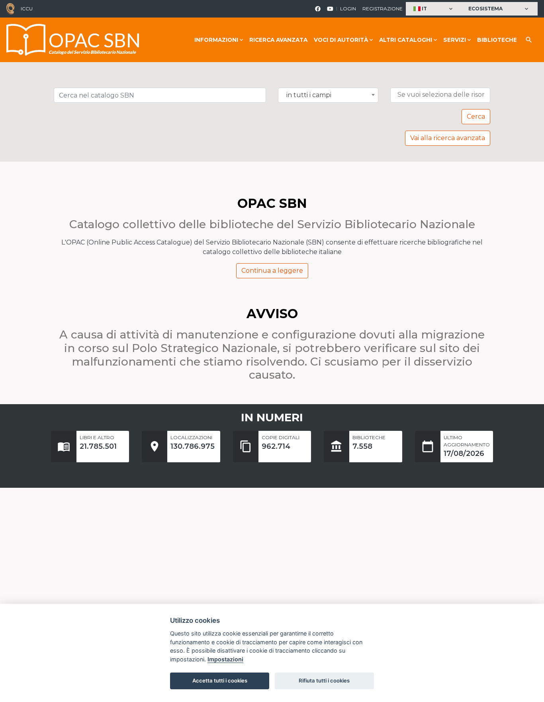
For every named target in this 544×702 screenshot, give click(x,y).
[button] (434, 9)
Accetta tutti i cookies (219, 680)
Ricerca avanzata (278, 40)
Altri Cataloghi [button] (405, 40)
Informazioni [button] (216, 40)
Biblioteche (497, 40)
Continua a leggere (272, 270)
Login (348, 9)
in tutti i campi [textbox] (308, 95)
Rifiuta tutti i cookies (324, 680)
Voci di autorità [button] (341, 40)
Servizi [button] (454, 40)
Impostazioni (225, 659)
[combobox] (328, 95)
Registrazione (382, 9)
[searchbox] (442, 94)
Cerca (476, 116)
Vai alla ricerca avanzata (447, 138)
